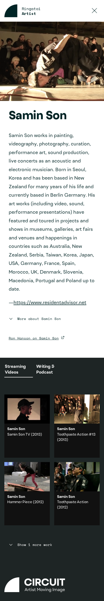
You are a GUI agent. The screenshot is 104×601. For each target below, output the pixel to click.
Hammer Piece (19, 502)
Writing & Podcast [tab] (45, 369)
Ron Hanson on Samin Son (34, 338)
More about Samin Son (39, 319)
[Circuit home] (52, 584)
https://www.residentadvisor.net (50, 302)
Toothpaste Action (72, 502)
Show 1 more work (34, 545)
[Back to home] (10, 10)
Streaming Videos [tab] (15, 369)
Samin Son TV (18, 435)
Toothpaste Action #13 (76, 435)
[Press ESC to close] (94, 10)
